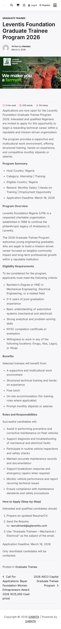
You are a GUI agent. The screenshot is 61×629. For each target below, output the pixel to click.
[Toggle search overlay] (11, 5)
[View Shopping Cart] (17, 5)
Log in (34, 5)
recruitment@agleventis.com (29, 525)
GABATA (33, 616)
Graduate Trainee (14, 18)
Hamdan (26, 46)
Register (46, 5)
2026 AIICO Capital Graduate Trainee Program (46, 581)
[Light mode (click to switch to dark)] (24, 5)
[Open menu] (55, 5)
